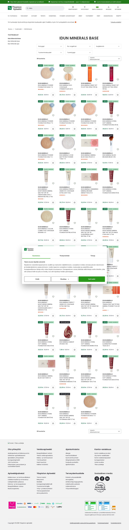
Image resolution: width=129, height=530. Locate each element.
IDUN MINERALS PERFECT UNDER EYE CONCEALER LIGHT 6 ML (110, 267)
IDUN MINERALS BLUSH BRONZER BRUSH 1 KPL (109, 155)
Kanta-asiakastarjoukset (103, 458)
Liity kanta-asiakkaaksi (102, 455)
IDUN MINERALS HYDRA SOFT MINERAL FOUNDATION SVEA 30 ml (46, 343)
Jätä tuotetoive (13, 462)
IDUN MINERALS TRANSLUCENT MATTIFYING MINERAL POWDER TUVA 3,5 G (111, 304)
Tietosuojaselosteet (43, 491)
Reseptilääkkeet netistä (44, 453)
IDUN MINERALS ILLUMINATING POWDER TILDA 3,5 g (110, 343)
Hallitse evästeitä (42, 464)
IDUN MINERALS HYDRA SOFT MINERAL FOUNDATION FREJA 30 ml (67, 229)
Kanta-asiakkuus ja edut (102, 453)
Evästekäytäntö (116, 523)
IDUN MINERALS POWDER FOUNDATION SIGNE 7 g (88, 121)
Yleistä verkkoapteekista (45, 455)
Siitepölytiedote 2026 (73, 460)
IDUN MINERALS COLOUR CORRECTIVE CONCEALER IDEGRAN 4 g (46, 229)
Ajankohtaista (70, 464)
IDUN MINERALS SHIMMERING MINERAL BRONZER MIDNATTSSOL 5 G (89, 190)
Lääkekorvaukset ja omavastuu (18, 480)
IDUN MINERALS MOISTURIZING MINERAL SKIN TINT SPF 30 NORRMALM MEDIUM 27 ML (67, 378)
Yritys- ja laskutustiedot (44, 489)
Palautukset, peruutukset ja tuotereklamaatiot (17, 465)
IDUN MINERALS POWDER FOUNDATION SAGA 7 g (45, 85)
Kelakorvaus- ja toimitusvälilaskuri (19, 477)
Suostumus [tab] (36, 256)
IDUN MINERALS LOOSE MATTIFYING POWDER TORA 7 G (66, 156)
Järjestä (92, 57)
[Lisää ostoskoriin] (53, 95)
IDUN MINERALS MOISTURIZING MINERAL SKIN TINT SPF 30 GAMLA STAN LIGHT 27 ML (110, 230)
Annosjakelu (69, 480)
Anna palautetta (42, 493)
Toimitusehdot (41, 460)
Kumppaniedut (99, 460)
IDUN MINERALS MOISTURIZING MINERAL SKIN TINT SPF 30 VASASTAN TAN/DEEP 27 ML (89, 304)
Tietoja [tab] (93, 256)
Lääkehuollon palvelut (73, 484)
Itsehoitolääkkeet (71, 455)
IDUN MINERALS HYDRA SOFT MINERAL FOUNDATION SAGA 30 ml (111, 377)
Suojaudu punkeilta (72, 462)
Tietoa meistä (41, 477)
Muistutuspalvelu (13, 489)
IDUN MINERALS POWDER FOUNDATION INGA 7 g (88, 414)
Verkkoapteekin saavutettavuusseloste (82, 523)
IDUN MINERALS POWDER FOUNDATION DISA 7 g (67, 121)
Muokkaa (63, 279)
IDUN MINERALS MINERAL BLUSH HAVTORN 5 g (45, 376)
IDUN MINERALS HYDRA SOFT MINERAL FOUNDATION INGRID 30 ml (89, 343)
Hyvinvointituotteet (72, 458)
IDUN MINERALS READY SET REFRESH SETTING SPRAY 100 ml (111, 86)
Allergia (68, 453)
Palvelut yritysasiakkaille (73, 477)
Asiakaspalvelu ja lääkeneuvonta (18, 453)
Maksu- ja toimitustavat (45, 458)
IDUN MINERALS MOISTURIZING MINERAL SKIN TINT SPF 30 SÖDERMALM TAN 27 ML (88, 378)
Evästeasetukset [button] (103, 523)
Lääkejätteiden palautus (16, 482)
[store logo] (14, 8)
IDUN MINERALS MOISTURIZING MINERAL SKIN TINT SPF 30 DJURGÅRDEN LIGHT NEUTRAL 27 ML (88, 231)
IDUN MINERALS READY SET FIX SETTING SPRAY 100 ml (89, 85)
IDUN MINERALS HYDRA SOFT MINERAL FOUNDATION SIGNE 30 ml (111, 190)
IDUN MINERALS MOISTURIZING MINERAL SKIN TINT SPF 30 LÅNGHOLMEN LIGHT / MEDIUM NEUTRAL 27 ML (45, 192)
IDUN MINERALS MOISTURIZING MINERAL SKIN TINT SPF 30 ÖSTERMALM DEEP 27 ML (67, 415)
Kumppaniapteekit (14, 460)
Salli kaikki (91, 279)
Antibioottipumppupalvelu (74, 482)
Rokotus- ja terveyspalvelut (17, 484)
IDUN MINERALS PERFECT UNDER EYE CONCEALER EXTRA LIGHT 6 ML (66, 190)
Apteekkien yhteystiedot (16, 458)
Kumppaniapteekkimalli (44, 484)
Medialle (39, 482)
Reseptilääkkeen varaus (15, 486)
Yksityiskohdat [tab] (64, 256)
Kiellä (37, 279)
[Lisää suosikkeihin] (53, 79)
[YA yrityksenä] (100, 487)
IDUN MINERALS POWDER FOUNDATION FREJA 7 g (45, 121)
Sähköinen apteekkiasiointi (16, 455)
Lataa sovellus (99, 462)
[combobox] (44, 8)
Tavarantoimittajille (43, 486)
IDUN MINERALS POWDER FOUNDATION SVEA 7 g (45, 155)
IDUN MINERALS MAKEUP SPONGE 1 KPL (66, 342)
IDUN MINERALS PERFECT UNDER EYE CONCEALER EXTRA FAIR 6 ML (66, 303)
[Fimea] (90, 505)
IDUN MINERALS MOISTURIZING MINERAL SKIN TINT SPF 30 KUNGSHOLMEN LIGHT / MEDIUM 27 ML (45, 305)
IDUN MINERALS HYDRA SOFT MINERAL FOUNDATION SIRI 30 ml (45, 414)
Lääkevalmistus (71, 486)
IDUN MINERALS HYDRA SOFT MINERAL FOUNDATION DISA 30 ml (110, 122)
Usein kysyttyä (41, 462)
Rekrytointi (40, 480)
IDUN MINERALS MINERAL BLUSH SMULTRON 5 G (88, 155)
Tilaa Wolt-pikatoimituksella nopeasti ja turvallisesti (27, 2)
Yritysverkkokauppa (72, 489)
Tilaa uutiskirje (99, 464)
